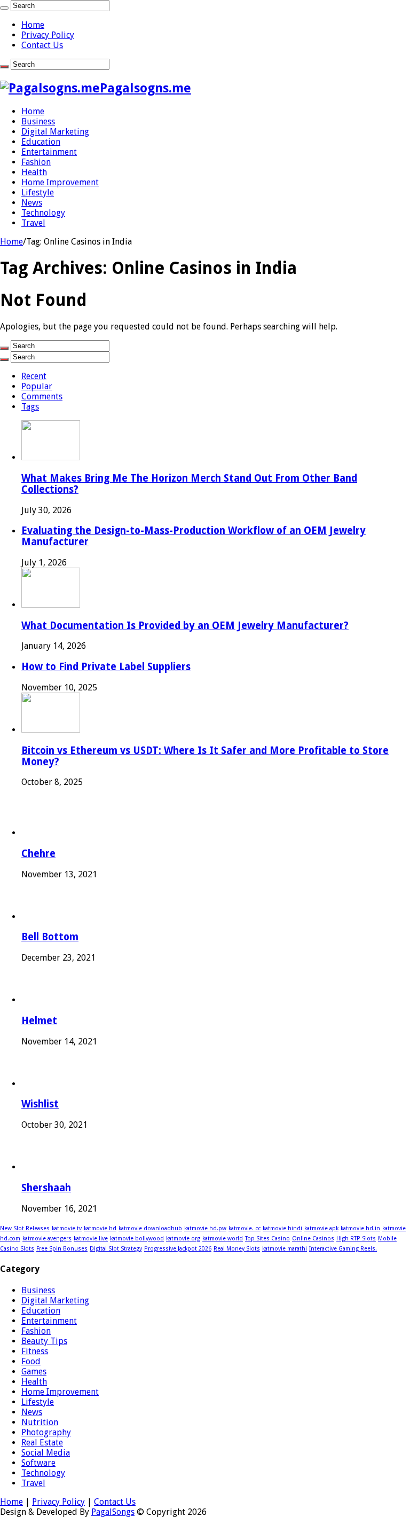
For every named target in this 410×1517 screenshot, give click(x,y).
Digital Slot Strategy (116, 1248)
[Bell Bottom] (41, 916)
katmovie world (222, 1238)
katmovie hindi (282, 1228)
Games (33, 1371)
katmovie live (91, 1238)
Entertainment (49, 152)
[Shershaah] (41, 1167)
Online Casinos (313, 1238)
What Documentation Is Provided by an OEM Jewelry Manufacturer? (185, 625)
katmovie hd (100, 1228)
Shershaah (46, 1187)
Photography (46, 1432)
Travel (33, 223)
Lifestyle (37, 192)
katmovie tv (67, 1228)
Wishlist (40, 1104)
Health (34, 172)
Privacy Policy (47, 35)
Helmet (39, 1020)
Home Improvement (60, 182)
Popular (36, 386)
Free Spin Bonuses (62, 1248)
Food (31, 1361)
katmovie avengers (47, 1238)
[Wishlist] (41, 1084)
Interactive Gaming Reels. (343, 1248)
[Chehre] (41, 833)
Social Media (45, 1453)
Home (32, 25)
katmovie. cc (244, 1228)
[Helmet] (41, 1000)
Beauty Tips (44, 1341)
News (31, 203)
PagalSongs (113, 1512)
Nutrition (39, 1422)
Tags (30, 407)
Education (40, 142)
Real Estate (42, 1442)
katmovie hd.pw (205, 1228)
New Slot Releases (25, 1228)
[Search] (4, 8)
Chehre (38, 853)
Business (38, 121)
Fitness (34, 1351)
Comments (41, 396)
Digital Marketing (55, 132)
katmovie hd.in (360, 1228)
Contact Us (42, 45)
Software (38, 1463)
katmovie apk (321, 1228)
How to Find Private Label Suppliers (106, 666)
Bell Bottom (49, 936)
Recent (33, 376)
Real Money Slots (237, 1248)
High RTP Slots (356, 1238)
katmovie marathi (284, 1248)
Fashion (36, 162)
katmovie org (183, 1238)
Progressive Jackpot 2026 (177, 1248)
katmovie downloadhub (150, 1228)
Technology (43, 213)
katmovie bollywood (137, 1238)
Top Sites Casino (267, 1238)
